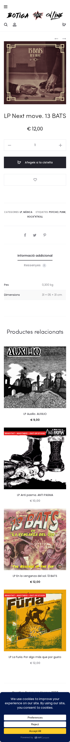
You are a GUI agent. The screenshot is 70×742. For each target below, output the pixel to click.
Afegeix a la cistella (38, 162)
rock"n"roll (35, 216)
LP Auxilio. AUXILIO (35, 414)
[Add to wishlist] (35, 180)
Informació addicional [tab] (35, 255)
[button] (9, 145)
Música (27, 212)
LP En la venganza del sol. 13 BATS (35, 576)
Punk (63, 212)
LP (21, 212)
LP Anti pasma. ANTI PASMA (35, 495)
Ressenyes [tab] (34, 265)
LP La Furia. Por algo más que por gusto (35, 657)
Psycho (54, 212)
